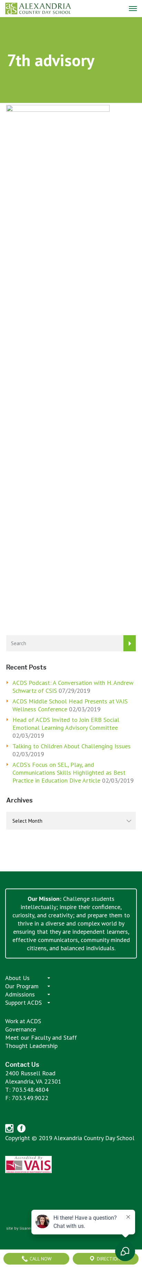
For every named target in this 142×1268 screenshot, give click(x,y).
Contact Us (22, 1064)
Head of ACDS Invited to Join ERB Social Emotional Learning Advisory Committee (65, 724)
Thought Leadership (31, 1046)
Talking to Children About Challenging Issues (71, 746)
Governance (20, 1029)
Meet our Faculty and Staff (41, 1037)
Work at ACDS (23, 1021)
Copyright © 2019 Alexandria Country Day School (69, 1138)
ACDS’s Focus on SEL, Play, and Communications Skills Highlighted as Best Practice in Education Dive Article (68, 772)
